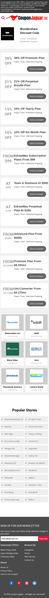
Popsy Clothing (35, 434)
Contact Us (29, 560)
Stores (27, 553)
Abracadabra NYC (12, 470)
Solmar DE (33, 455)
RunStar (7, 426)
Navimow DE (10, 463)
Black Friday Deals (8, 550)
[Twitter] (34, 583)
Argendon (32, 448)
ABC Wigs (8, 434)
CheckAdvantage (11, 455)
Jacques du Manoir (36, 463)
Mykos (31, 499)
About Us (4, 567)
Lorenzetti (33, 441)
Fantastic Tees (35, 485)
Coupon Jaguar (17, 594)
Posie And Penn (35, 426)
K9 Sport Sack (34, 419)
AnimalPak (33, 492)
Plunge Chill (9, 448)
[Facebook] (11, 583)
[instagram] (27, 583)
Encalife (7, 485)
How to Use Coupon (9, 574)
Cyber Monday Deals (9, 553)
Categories (29, 550)
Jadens (31, 477)
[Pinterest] (19, 583)
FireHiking (8, 492)
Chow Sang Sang (11, 499)
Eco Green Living (11, 441)
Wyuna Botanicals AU (13, 419)
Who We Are (30, 556)
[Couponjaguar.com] (24, 20)
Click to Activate (36, 69)
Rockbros (32, 470)
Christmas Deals (7, 556)
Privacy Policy (6, 570)
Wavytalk (8, 477)
